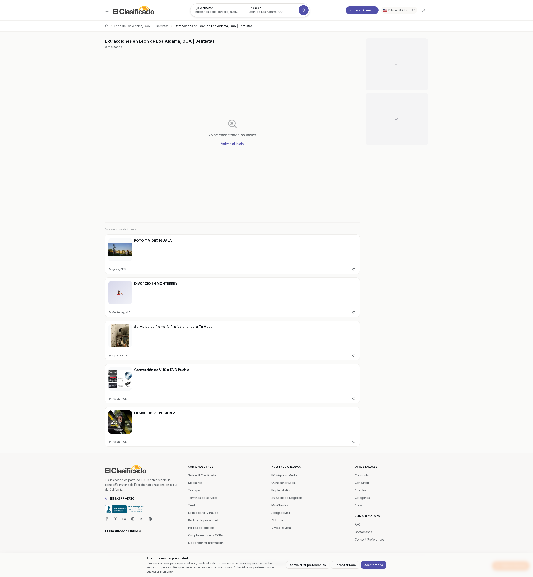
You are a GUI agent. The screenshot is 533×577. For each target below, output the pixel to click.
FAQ (357, 524)
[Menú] (107, 10)
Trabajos (194, 490)
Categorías (362, 498)
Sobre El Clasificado (202, 475)
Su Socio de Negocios (287, 498)
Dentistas (162, 26)
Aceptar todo (373, 565)
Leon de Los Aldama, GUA (132, 26)
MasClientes (279, 505)
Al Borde (277, 520)
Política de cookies (201, 528)
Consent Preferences (369, 539)
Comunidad (362, 475)
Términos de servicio (202, 498)
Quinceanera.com (283, 483)
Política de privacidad (203, 520)
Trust (191, 505)
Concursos (362, 483)
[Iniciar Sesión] (424, 10)
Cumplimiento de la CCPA (205, 535)
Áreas (359, 505)
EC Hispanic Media (284, 475)
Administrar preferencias (308, 565)
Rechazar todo (345, 565)
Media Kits (195, 483)
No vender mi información (206, 543)
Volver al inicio (232, 144)
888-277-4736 (122, 498)
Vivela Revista (281, 528)
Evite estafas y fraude (203, 513)
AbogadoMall (280, 513)
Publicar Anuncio (362, 10)
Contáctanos (363, 532)
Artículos (360, 490)
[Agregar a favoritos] (353, 269)
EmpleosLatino (281, 490)
